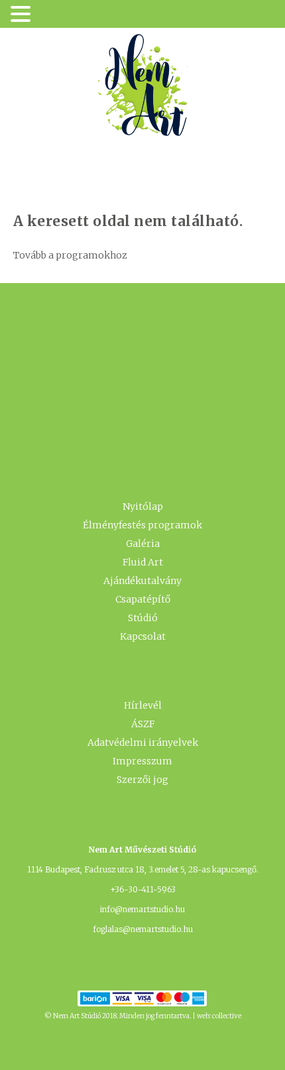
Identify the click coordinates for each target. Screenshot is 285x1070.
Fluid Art (143, 562)
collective (226, 1016)
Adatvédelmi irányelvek (142, 742)
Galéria (143, 544)
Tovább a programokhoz (70, 255)
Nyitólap (143, 506)
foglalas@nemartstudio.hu (143, 929)
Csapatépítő (142, 599)
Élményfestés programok (142, 525)
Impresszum (142, 761)
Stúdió (143, 618)
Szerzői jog (142, 780)
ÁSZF (142, 724)
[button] (22, 15)
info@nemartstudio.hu (142, 909)
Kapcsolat (143, 636)
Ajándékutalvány (142, 581)
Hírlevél (143, 705)
